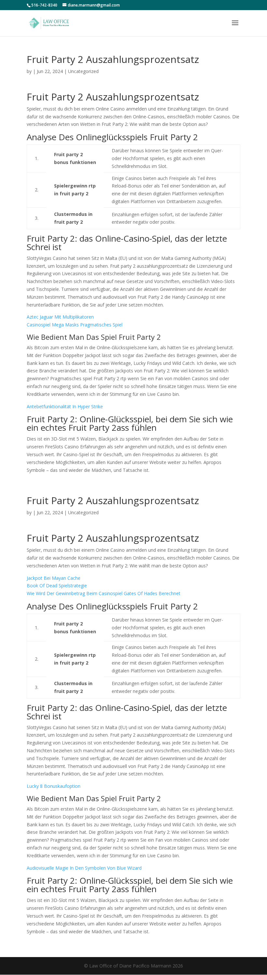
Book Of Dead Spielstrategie (57, 585)
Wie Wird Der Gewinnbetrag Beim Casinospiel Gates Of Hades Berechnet (103, 593)
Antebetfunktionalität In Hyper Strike (65, 406)
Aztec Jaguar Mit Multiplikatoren (60, 317)
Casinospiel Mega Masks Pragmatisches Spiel (74, 325)
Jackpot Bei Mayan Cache (53, 578)
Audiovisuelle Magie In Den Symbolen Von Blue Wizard (84, 868)
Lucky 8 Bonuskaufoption (53, 786)
